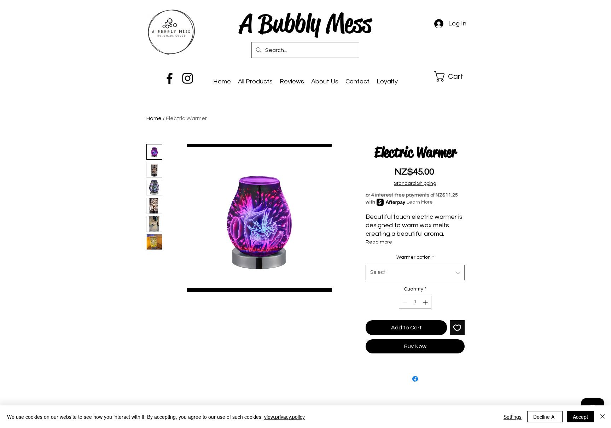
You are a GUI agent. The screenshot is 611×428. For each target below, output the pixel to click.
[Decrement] (404, 302)
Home (154, 118)
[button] (454, 76)
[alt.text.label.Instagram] (187, 78)
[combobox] (415, 272)
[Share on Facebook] (415, 379)
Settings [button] (513, 416)
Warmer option (415, 257)
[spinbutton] (415, 302)
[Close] (602, 416)
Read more (379, 242)
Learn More (420, 202)
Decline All (545, 416)
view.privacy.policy (284, 416)
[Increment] (425, 302)
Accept (580, 416)
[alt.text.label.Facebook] (169, 78)
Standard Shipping (415, 183)
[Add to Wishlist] (457, 327)
